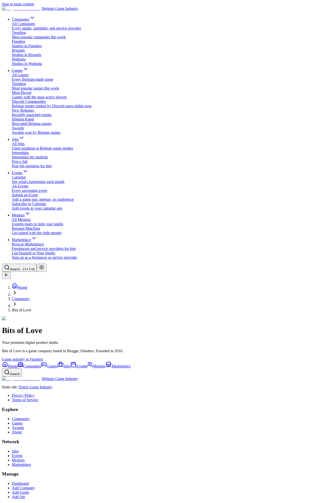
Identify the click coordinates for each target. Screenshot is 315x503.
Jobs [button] (15, 139)
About (17, 432)
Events (17, 456)
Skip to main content (18, 4)
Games (17, 423)
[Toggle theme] (42, 268)
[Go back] (6, 275)
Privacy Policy (23, 395)
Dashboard (20, 483)
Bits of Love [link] (21, 310)
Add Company (23, 488)
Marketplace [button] (21, 240)
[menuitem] (162, 26)
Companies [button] (20, 19)
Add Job (18, 497)
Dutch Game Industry (35, 387)
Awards (18, 428)
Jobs (15, 451)
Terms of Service (25, 400)
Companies (20, 299)
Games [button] (17, 70)
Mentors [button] (18, 215)
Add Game (20, 492)
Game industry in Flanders (22, 359)
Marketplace (21, 464)
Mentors (18, 460)
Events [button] (17, 173)
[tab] (9, 366)
